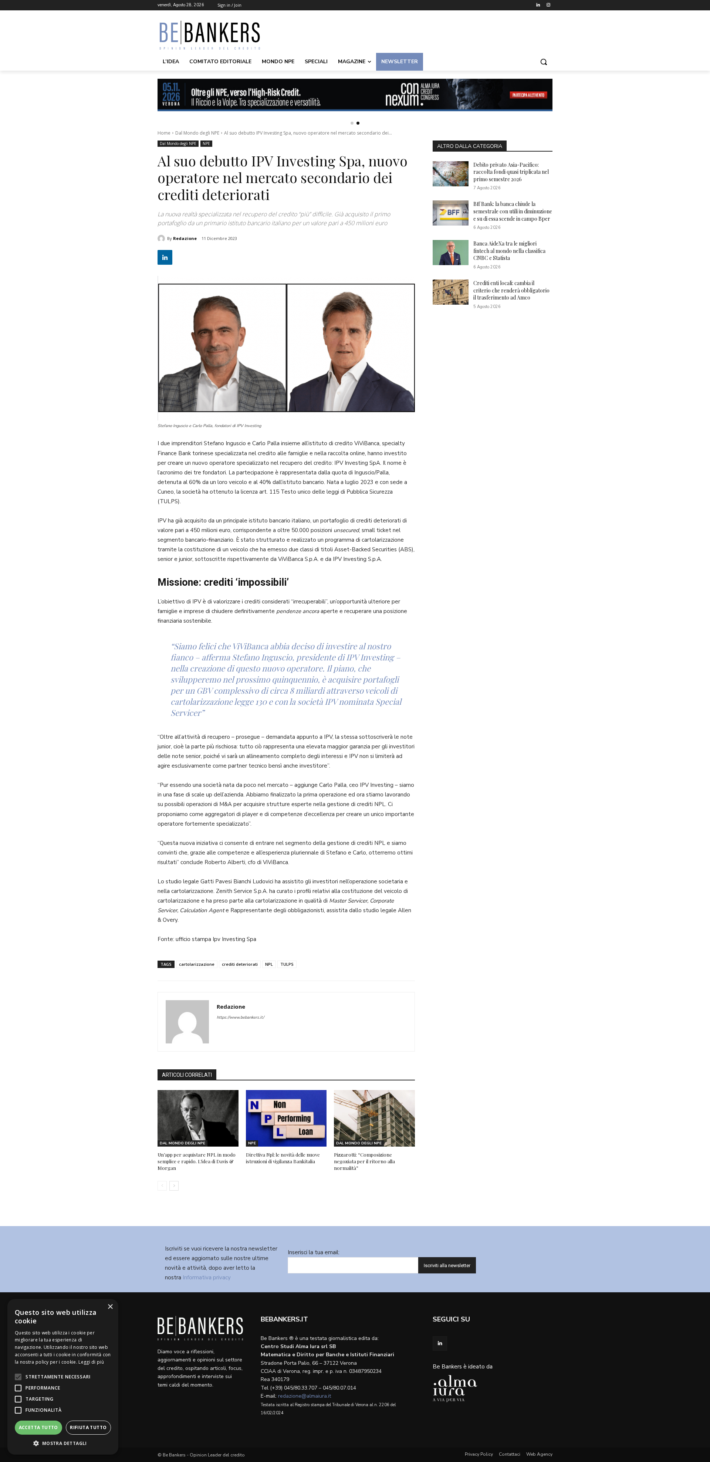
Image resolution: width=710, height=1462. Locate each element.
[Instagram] (548, 5)
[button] (543, 62)
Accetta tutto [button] (38, 1427)
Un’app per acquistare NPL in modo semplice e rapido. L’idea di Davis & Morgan (197, 1161)
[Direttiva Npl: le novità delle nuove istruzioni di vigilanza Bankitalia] (286, 1118)
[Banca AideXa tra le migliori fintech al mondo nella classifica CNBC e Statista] (451, 252)
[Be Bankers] (217, 35)
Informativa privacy (207, 1277)
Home (164, 133)
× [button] (110, 1307)
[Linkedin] (538, 5)
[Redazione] (162, 238)
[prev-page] (162, 1186)
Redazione (185, 238)
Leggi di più (91, 1362)
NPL (269, 964)
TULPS (287, 964)
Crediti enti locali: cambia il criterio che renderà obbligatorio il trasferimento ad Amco (511, 290)
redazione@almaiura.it (304, 1396)
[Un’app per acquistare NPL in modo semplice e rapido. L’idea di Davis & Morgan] (198, 1118)
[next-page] (174, 1186)
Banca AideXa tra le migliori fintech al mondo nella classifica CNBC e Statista (509, 250)
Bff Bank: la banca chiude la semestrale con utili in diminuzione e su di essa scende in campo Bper (512, 211)
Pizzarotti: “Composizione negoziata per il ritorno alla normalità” (364, 1161)
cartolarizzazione (196, 964)
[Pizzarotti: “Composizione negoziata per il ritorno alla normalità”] (374, 1118)
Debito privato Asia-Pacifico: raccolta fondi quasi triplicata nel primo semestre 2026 (511, 172)
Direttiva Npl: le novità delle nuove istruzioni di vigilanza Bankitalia (283, 1157)
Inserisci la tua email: (313, 1252)
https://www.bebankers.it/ (240, 1017)
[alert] (62, 1377)
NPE (206, 143)
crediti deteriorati (240, 964)
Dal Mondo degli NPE (197, 133)
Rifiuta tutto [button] (88, 1427)
